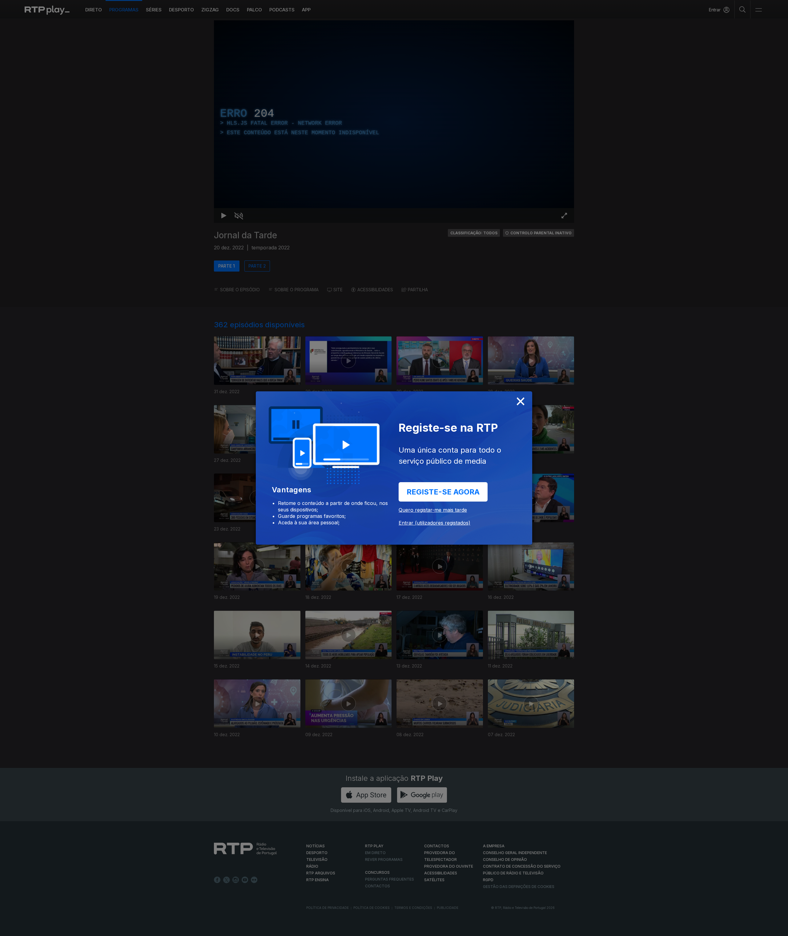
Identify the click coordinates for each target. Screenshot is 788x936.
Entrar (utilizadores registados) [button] (434, 523)
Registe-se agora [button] (443, 491)
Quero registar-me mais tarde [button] (433, 510)
